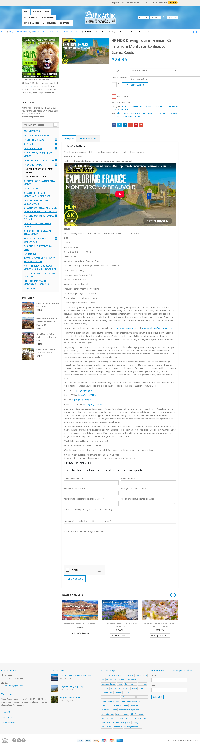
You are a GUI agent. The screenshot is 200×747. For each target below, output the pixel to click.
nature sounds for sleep (110, 701)
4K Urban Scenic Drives (38, 176)
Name (153, 675)
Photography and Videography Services (36, 283)
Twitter (119, 125)
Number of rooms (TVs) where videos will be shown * (87, 521)
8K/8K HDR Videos (31, 23)
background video (108, 684)
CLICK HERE (27, 86)
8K (103, 680)
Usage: (116, 70)
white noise (118, 727)
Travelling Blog (9, 722)
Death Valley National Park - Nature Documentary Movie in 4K (47, 321)
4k (103, 675)
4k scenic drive (141, 675)
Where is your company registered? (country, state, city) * (89, 509)
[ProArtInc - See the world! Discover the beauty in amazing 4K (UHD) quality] (100, 17)
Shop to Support (137, 85)
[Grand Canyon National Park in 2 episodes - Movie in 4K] (28, 338)
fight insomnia (115, 688)
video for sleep (124, 718)
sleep (115, 710)
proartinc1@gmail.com (14, 686)
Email (141, 125)
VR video (116, 722)
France (144, 113)
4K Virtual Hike (32, 188)
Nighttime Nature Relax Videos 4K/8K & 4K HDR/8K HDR (40, 267)
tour (130, 116)
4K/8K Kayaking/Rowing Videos (37, 225)
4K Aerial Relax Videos (36, 135)
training (136, 116)
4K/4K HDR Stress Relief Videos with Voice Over (37, 195)
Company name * (129, 478)
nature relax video (128, 697)
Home (26, 12)
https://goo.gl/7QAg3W (82, 399)
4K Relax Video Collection (39, 160)
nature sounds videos (129, 701)
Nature (165, 113)
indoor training (154, 113)
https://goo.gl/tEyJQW (83, 390)
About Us (7, 712)
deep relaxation (130, 684)
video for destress (137, 714)
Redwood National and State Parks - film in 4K (45, 351)
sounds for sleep (108, 714)
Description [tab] (69, 138)
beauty (120, 684)
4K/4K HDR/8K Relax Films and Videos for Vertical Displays (40, 210)
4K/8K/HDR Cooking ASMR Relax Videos (38, 233)
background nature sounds (128, 680)
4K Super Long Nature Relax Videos (40, 183)
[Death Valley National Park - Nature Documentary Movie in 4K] (28, 322)
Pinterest (136, 125)
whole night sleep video (132, 727)
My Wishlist (155, 17)
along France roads (125, 113)
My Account (143, 17)
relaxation (105, 705)
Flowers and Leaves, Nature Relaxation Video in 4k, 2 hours (120, 625)
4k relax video (129, 675)
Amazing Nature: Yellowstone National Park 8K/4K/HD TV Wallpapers (160, 625)
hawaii (134, 688)
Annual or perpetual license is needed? (138, 499)
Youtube (19, 740)
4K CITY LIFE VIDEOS (34, 139)
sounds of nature (122, 714)
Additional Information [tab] (88, 138)
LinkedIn (125, 125)
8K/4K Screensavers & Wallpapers (39, 17)
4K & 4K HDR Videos (40, 12)
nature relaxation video (110, 697)
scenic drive (122, 116)
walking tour (125, 722)
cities (137, 113)
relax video (134, 705)
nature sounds (142, 697)
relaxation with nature (120, 705)
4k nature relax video (113, 675)
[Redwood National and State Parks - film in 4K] (28, 353)
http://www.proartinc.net (126, 328)
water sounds (106, 727)
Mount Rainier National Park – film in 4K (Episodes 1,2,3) (81, 625)
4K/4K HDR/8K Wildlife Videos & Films (40, 217)
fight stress (126, 688)
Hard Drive (30, 253)
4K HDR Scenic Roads (149, 106)
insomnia (118, 692)
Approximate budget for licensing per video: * (84, 499)
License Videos (49, 23)
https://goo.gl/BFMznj (88, 395)
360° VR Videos (32, 131)
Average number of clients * (133, 488)
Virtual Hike (142, 718)
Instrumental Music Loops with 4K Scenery (39, 260)
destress (105, 688)
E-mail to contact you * (74, 478)
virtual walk (106, 722)
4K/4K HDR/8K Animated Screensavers (37, 202)
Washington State (138, 722)
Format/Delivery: (120, 78)
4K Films (28, 144)
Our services (8, 717)
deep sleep (143, 684)
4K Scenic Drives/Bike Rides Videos (39, 171)
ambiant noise (111, 680)
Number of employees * (74, 488)
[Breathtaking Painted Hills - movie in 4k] (28, 307)
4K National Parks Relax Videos (38, 154)
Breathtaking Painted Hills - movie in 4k (47, 305)
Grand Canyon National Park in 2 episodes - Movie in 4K (47, 337)
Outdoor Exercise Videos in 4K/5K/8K (39, 275)
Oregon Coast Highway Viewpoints (74, 686)
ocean (141, 701)
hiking (141, 688)
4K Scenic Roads (167, 106)
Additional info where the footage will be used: (84, 531)
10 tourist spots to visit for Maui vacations (76, 675)
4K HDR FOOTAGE (130, 106)
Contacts (64, 23)
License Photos (33, 288)
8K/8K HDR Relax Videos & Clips (38, 248)
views (134, 718)
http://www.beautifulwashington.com (157, 328)
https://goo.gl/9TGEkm (93, 404)
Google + (130, 125)
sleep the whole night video (129, 710)
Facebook (114, 125)
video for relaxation (109, 718)
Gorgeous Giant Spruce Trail (71, 697)
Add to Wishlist (123, 96)
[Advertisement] (40, 405)
